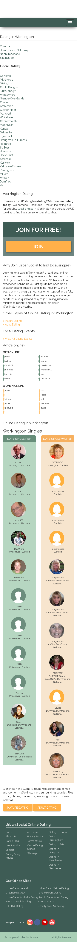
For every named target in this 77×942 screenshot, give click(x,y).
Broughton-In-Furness (13, 140)
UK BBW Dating (15, 906)
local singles (25, 208)
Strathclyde (7, 57)
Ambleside (6, 106)
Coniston (5, 75)
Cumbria (5, 46)
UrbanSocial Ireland (17, 888)
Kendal (4, 128)
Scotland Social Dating (18, 901)
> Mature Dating (12, 320)
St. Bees (5, 147)
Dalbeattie (6, 132)
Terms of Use (34, 841)
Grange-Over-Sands (12, 98)
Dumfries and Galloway (14, 50)
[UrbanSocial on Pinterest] (44, 922)
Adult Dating (47, 807)
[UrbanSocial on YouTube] (52, 922)
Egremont (6, 136)
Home (9, 832)
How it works (13, 845)
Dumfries (5, 181)
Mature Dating (17, 807)
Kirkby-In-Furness (10, 166)
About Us (11, 836)
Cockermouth (8, 121)
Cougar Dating (46, 901)
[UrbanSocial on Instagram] (30, 922)
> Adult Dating (11, 324)
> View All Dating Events (17, 338)
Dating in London (58, 832)
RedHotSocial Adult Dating (53, 897)
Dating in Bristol (58, 844)
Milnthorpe (6, 79)
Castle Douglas (9, 87)
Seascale (5, 158)
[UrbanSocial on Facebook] (37, 922)
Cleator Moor (8, 109)
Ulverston (6, 151)
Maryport (5, 113)
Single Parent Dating (49, 892)
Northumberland (10, 53)
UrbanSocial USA (15, 892)
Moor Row (6, 124)
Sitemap (32, 853)
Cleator (4, 102)
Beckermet (6, 155)
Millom (4, 173)
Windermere (7, 94)
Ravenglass (7, 170)
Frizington (6, 83)
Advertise (32, 832)
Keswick (5, 162)
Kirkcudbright (8, 90)
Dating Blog (12, 841)
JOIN (38, 246)
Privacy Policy (35, 836)
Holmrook (6, 143)
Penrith (4, 185)
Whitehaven (7, 117)
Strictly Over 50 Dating (51, 906)
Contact (10, 849)
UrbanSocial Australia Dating (22, 897)
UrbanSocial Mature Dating (53, 888)
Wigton (4, 177)
